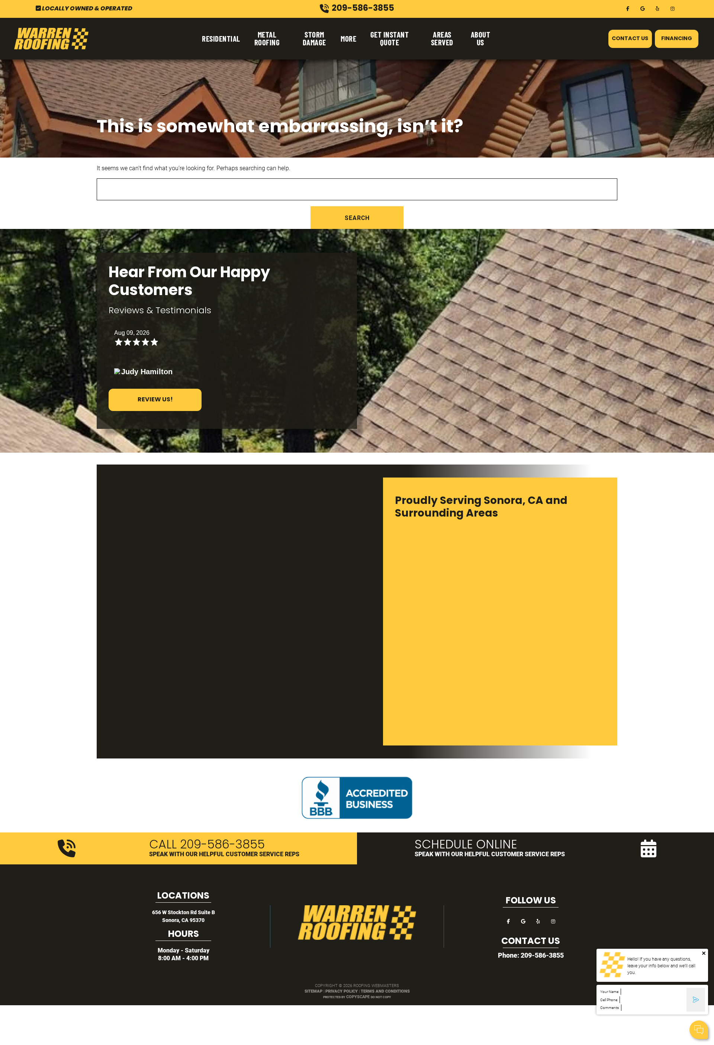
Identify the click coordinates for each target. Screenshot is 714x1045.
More (348, 38)
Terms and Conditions (385, 991)
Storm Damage (314, 38)
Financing (676, 38)
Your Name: (609, 991)
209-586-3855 (542, 955)
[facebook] (628, 8)
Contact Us (630, 38)
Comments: (610, 1007)
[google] (643, 8)
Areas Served (442, 38)
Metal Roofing (267, 38)
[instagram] (672, 8)
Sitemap (313, 991)
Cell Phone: (609, 999)
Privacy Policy (341, 991)
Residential (221, 38)
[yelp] (657, 8)
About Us (481, 38)
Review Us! (155, 400)
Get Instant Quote (389, 38)
